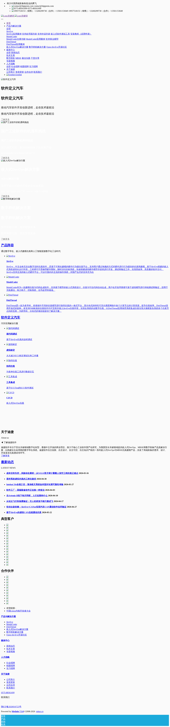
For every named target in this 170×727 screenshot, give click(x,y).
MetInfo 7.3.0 (18, 711)
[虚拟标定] (11, 344)
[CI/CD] (10, 392)
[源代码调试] (12, 328)
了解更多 (5, 119)
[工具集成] (11, 376)
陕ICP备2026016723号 (11, 707)
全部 (8, 29)
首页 (8, 23)
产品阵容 (7, 245)
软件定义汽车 (10, 317)
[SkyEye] (10, 256)
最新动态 (7, 462)
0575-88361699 (7, 692)
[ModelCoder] (12, 277)
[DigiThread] (12, 295)
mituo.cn (39, 711)
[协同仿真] (11, 360)
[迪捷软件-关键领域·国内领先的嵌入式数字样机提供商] (85, 16)
